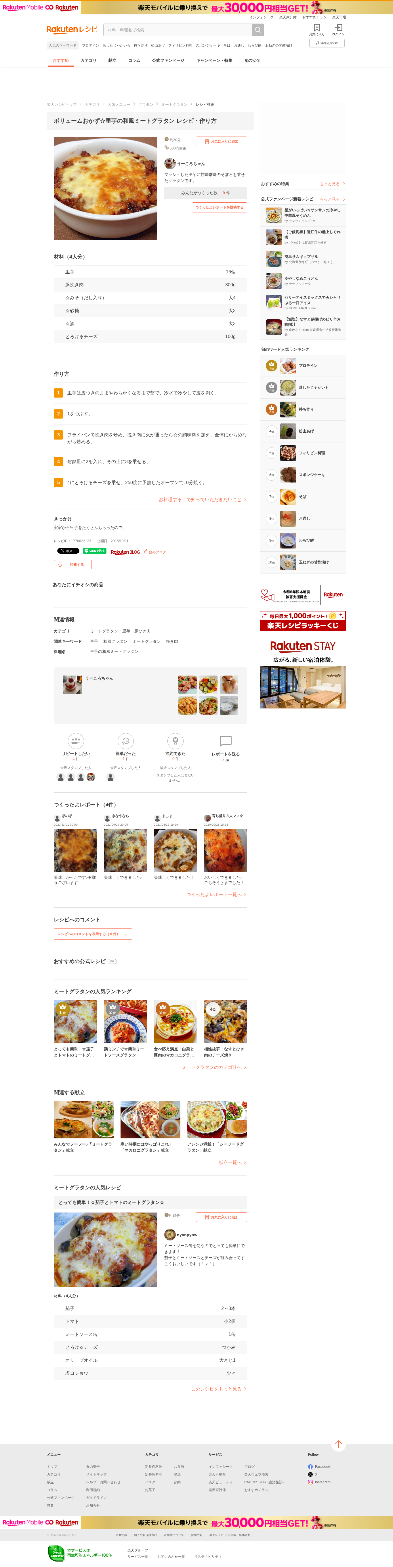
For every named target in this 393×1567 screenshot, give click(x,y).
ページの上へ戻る (338, 1444)
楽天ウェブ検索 (256, 1474)
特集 (50, 1505)
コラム (134, 60)
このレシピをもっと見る (216, 1388)
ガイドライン (96, 1498)
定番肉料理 (153, 1467)
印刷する (77, 565)
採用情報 (197, 1535)
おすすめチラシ (314, 17)
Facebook (323, 1467)
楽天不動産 (217, 1474)
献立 (112, 60)
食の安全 (252, 60)
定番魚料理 (153, 1474)
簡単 (177, 1474)
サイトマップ (96, 1474)
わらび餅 (255, 45)
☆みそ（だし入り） (86, 297)
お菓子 (150, 1490)
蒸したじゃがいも (116, 45)
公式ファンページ (168, 60)
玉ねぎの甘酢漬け (279, 45)
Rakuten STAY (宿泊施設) (264, 1482)
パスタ (150, 1482)
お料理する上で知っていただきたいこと (200, 499)
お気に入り (317, 34)
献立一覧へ (230, 1162)
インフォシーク (261, 17)
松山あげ (158, 45)
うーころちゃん (99, 678)
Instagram (323, 1482)
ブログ (249, 1467)
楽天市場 (339, 17)
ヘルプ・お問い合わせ (103, 1482)
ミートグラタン (174, 104)
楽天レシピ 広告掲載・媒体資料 (230, 1535)
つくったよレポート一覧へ (214, 894)
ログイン (338, 34)
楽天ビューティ (221, 1482)
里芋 (70, 271)
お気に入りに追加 (225, 141)
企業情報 (121, 1535)
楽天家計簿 (288, 17)
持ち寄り (141, 45)
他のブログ (157, 552)
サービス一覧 (137, 1557)
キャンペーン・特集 (214, 60)
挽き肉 (172, 641)
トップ (52, 1467)
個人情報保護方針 (145, 1535)
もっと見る (330, 184)
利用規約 (93, 1490)
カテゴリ (89, 60)
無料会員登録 (329, 43)
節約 (177, 1482)
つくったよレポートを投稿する (219, 207)
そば (227, 45)
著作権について (174, 1535)
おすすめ (61, 60)
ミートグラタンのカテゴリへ (212, 1067)
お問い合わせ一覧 (171, 1557)
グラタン (145, 104)
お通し (239, 45)
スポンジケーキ (208, 45)
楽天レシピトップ (62, 104)
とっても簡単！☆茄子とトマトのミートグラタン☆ (111, 1202)
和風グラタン (115, 641)
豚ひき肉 (142, 631)
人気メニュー (119, 104)
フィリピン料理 (180, 45)
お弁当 (179, 1467)
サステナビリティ (208, 1557)
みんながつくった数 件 (205, 193)
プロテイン (90, 45)
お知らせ (93, 1505)
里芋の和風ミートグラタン (114, 651)
